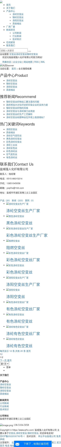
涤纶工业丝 (11, 144)
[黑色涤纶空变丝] (15, 215)
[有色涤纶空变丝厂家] (17, 301)
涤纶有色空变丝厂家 (23, 333)
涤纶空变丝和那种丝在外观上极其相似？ (26, 117)
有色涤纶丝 (11, 157)
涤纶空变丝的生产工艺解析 (19, 114)
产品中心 (10, 10)
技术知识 (17, 39)
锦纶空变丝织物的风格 (17, 107)
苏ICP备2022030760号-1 (12, 436)
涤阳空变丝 (18, 20)
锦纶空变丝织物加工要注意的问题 (22, 101)
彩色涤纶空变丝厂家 (23, 259)
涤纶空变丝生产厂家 (23, 210)
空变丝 (12, 54)
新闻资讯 (10, 29)
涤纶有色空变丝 (19, 345)
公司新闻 (17, 32)
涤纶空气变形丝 (14, 135)
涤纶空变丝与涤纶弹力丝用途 (20, 110)
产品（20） (5, 200)
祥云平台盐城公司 (47, 436)
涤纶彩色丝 (11, 147)
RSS (36, 61)
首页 (8, 4)
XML (43, 61)
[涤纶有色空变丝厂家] (17, 326)
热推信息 (6, 61)
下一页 (3, 360)
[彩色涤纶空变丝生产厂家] (19, 228)
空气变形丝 (11, 154)
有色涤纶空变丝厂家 (23, 308)
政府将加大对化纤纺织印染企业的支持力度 (27, 104)
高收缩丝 (17, 23)
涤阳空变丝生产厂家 (23, 284)
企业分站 (17, 61)
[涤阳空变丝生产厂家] (17, 277)
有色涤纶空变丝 (19, 321)
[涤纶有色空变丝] (15, 338)
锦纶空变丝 (18, 17)
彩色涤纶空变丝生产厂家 (27, 235)
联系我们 (10, 45)
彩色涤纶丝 (11, 151)
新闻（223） (18, 200)
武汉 (59, 442)
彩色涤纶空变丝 (14, 141)
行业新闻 (17, 35)
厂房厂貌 (10, 26)
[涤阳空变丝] (13, 289)
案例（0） (30, 200)
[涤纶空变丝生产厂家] (17, 203)
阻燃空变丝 (15, 247)
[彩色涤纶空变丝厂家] (17, 252)
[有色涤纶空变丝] (15, 313)
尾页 (9, 360)
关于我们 (10, 7)
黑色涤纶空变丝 (14, 138)
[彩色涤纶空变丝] (15, 264)
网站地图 (28, 61)
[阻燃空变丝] (13, 240)
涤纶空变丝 (18, 14)
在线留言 (10, 42)
